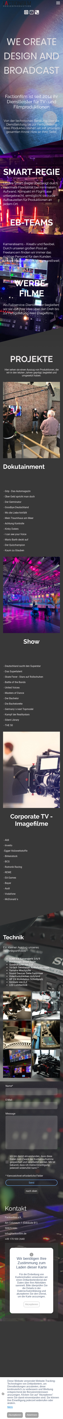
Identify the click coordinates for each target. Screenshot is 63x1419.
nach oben (31, 1191)
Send (31, 1182)
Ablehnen (32, 1415)
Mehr (10, 1407)
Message (10, 1113)
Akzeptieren (31, 1304)
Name (9, 1085)
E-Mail (9, 1099)
